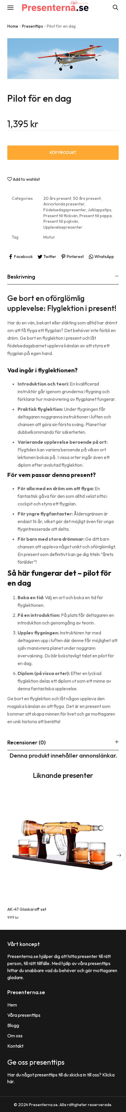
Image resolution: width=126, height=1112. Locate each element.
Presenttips (32, 26)
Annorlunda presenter (63, 204)
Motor (49, 237)
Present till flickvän (60, 215)
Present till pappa (95, 215)
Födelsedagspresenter (64, 209)
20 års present (57, 198)
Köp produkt (63, 152)
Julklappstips (99, 209)
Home (12, 26)
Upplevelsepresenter (62, 227)
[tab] (63, 276)
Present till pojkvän (60, 221)
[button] (119, 855)
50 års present (87, 198)
